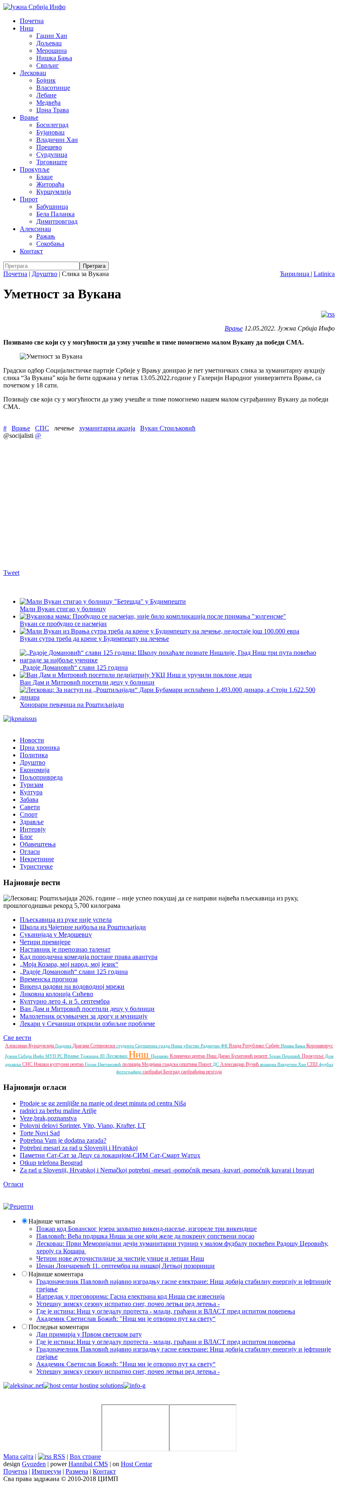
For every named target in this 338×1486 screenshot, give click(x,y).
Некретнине (37, 858)
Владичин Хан (57, 139)
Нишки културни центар (59, 1064)
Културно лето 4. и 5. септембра (65, 1001)
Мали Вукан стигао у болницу (63, 608)
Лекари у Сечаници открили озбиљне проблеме (87, 1023)
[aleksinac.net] (23, 1385)
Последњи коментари (58, 1326)
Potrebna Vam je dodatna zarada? (63, 1140)
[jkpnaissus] (20, 718)
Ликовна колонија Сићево (56, 993)
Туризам (31, 784)
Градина (64, 1045)
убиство (192, 1045)
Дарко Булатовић (236, 1056)
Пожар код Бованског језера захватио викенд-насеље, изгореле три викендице (146, 1228)
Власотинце (53, 87)
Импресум (46, 1471)
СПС (42, 428)
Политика (34, 754)
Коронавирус (319, 1046)
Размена (77, 1471)
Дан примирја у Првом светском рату (89, 1334)
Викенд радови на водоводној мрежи (72, 986)
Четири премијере (45, 941)
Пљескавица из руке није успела (66, 919)
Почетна (32, 20)
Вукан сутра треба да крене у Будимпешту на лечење (94, 638)
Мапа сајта (18, 1456)
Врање (29, 117)
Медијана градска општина (170, 1064)
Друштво (44, 273)
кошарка (268, 1064)
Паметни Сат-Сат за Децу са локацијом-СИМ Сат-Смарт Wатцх (110, 1155)
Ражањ (45, 236)
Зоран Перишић (285, 1056)
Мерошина (51, 50)
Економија (34, 769)
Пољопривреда (41, 777)
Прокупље (34, 169)
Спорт (29, 814)
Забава (29, 799)
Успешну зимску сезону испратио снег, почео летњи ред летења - (128, 1303)
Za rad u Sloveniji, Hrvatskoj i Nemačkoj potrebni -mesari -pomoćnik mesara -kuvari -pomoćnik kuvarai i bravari (167, 1170)
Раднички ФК (215, 1045)
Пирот (29, 199)
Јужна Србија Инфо (25, 1056)
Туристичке (36, 866)
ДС (216, 1064)
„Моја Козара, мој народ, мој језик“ (69, 964)
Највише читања (51, 1221)
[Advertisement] (169, 504)
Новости (32, 740)
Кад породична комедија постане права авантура (88, 956)
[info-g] (134, 1385)
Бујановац (50, 132)
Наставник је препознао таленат (65, 949)
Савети (30, 806)
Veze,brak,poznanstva (48, 1118)
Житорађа (50, 184)
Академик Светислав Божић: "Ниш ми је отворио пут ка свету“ (126, 1318)
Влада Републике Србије (255, 1046)
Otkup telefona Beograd (51, 1162)
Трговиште (51, 161)
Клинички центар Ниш (194, 1056)
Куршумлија (53, 191)
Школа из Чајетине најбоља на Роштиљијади (83, 927)
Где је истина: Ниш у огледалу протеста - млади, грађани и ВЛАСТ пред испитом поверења (165, 1311)
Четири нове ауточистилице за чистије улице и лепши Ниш (120, 1258)
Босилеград (52, 124)
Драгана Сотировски (94, 1046)
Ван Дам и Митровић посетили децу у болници (87, 682)
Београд (172, 1072)
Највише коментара (55, 1274)
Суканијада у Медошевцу (56, 934)
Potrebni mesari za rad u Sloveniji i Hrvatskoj (79, 1147)
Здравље (32, 821)
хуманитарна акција (107, 428)
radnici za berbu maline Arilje (58, 1110)
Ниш (26, 28)
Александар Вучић (240, 1064)
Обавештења (38, 844)
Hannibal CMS (88, 1463)
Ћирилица (295, 273)
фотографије (129, 1071)
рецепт (261, 1056)
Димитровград (56, 221)
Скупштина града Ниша (159, 1045)
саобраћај (153, 1072)
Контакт (31, 251)
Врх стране (85, 1456)
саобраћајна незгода (201, 1072)
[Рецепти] (18, 1206)
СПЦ (313, 1064)
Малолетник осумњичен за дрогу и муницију (84, 1016)
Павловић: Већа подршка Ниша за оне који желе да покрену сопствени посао (145, 1236)
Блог (26, 836)
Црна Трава (52, 109)
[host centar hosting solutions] (83, 1385)
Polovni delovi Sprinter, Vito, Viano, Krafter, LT (83, 1125)
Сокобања (50, 243)
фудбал (326, 1064)
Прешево (49, 147)
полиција (132, 1064)
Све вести (17, 1037)
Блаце (44, 176)
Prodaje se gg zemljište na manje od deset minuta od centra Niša (103, 1103)
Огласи (30, 851)
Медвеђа (48, 102)
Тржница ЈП (93, 1056)
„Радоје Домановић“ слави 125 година (74, 971)
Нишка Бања (54, 57)
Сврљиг (47, 65)
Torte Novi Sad (40, 1132)
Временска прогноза (48, 979)
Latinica (324, 273)
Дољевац (49, 43)
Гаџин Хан (51, 35)
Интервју (33, 829)
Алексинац (35, 228)
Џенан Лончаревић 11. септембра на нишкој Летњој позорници (125, 1265)
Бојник (46, 80)
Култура (31, 792)
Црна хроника (40, 747)
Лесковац (33, 72)
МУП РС (54, 1056)
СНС (28, 1064)
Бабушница (52, 206)
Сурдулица (51, 154)
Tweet (11, 572)
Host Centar (136, 1463)
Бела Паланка (55, 213)
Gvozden (34, 1463)
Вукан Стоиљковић (167, 428)
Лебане (46, 95)
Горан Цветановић (103, 1064)
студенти (125, 1045)
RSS (58, 1456)
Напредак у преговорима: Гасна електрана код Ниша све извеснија (130, 1296)
